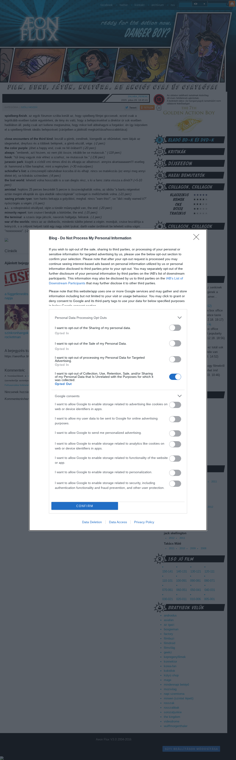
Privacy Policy (144, 522)
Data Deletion (92, 522)
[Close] (197, 238)
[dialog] (118, 380)
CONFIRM (84, 506)
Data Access (118, 522)
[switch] (175, 328)
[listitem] (118, 317)
